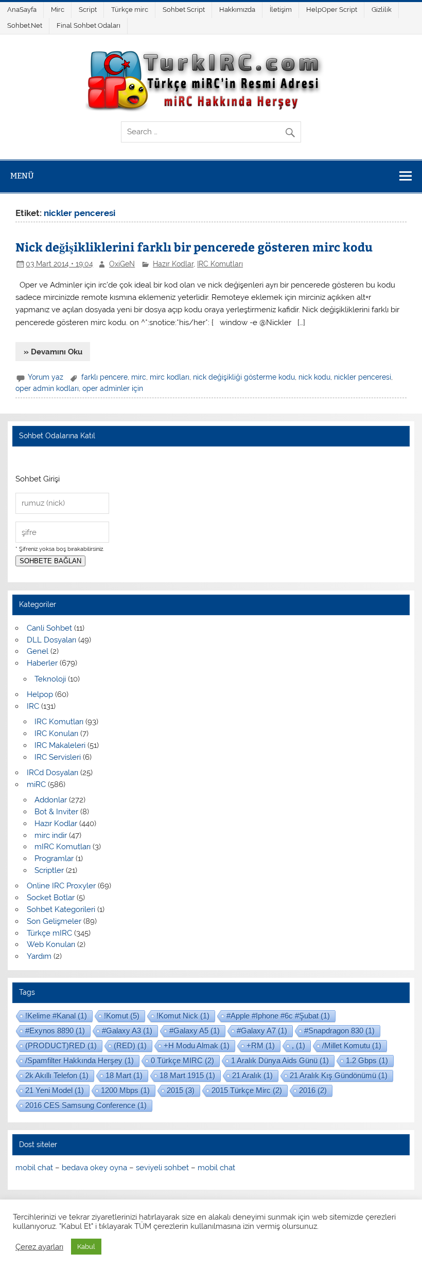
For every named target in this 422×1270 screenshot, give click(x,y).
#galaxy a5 (194, 1030)
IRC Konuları (56, 733)
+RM (261, 1045)
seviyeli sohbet (162, 1167)
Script (88, 9)
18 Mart (124, 1075)
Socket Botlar (51, 897)
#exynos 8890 (55, 1030)
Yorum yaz (45, 377)
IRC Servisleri (57, 757)
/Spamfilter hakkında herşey (79, 1060)
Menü (22, 176)
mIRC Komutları (62, 846)
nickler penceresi (362, 377)
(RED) (130, 1045)
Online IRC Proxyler (61, 885)
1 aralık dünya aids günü (280, 1060)
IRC (33, 706)
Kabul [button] (86, 1246)
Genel (37, 651)
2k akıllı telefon (57, 1075)
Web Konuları (51, 944)
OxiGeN (122, 264)
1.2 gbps (367, 1060)
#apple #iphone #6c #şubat (278, 1015)
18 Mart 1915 (187, 1075)
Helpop (40, 694)
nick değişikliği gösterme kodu (244, 377)
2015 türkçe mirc (247, 1090)
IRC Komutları (220, 264)
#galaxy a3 (127, 1030)
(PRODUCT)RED (61, 1045)
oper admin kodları (47, 388)
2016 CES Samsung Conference (86, 1105)
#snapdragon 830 (339, 1030)
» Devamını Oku (53, 351)
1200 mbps (125, 1090)
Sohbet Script (184, 9)
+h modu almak (197, 1045)
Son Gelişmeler (54, 921)
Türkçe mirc (129, 9)
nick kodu (314, 377)
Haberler (42, 663)
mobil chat (34, 1167)
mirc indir (50, 835)
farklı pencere (104, 377)
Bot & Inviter (56, 811)
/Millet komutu (351, 1045)
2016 (313, 1090)
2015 (181, 1090)
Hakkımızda (237, 9)
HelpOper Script (331, 9)
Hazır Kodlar (173, 264)
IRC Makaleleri (59, 745)
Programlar (54, 858)
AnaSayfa (22, 9)
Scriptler (49, 870)
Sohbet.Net (24, 25)
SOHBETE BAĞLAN (50, 561)
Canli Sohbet (49, 628)
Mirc (57, 9)
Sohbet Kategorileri (61, 909)
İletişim (281, 9)
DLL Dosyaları (51, 640)
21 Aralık (252, 1075)
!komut (121, 1015)
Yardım (39, 956)
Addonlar (50, 799)
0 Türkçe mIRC (182, 1060)
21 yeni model (54, 1090)
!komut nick (182, 1015)
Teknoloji (50, 679)
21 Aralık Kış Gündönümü (339, 1075)
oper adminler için (112, 388)
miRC (36, 784)
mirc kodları (169, 377)
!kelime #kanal (56, 1015)
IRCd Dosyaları (52, 772)
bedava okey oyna (94, 1167)
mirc (138, 377)
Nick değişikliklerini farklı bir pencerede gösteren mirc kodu (194, 247)
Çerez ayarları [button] (39, 1246)
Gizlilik (382, 9)
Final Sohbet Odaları (88, 25)
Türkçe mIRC (49, 933)
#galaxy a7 (262, 1030)
